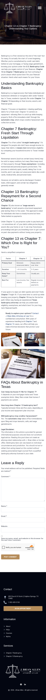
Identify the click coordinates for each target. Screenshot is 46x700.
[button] (40, 8)
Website (4, 526)
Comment (5, 476)
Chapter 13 (10, 324)
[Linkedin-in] (25, 684)
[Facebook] (21, 684)
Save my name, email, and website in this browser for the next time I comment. (22, 539)
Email (4, 516)
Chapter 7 (29, 321)
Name (4, 506)
